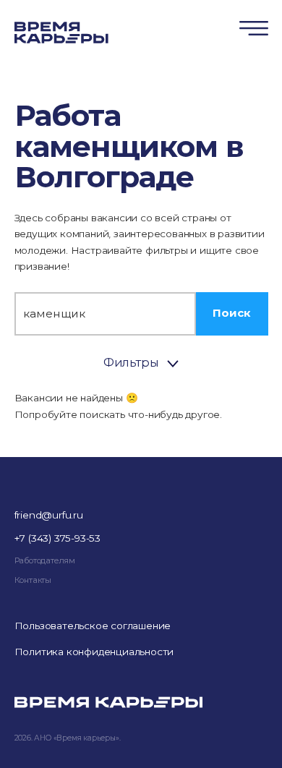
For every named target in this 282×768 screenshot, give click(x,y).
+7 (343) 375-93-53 (57, 538)
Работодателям (44, 560)
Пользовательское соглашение (92, 625)
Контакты (32, 580)
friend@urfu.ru (48, 515)
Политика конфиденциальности (94, 651)
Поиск (232, 313)
